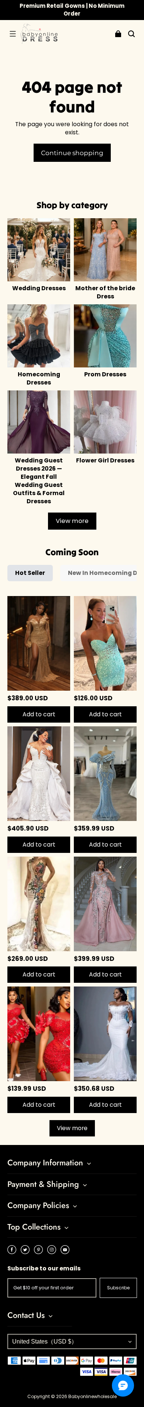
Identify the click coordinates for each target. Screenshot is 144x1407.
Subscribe (118, 1288)
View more (72, 521)
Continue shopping (72, 153)
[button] (12, 34)
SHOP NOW (105, 9)
